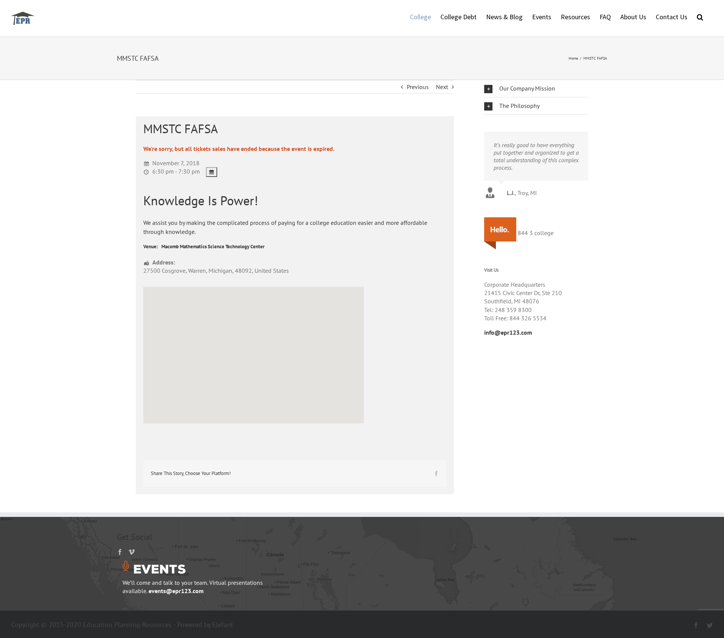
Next (442, 87)
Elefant (222, 624)
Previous (418, 87)
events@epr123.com (176, 591)
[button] (700, 16)
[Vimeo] (132, 552)
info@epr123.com (508, 332)
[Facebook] (120, 552)
